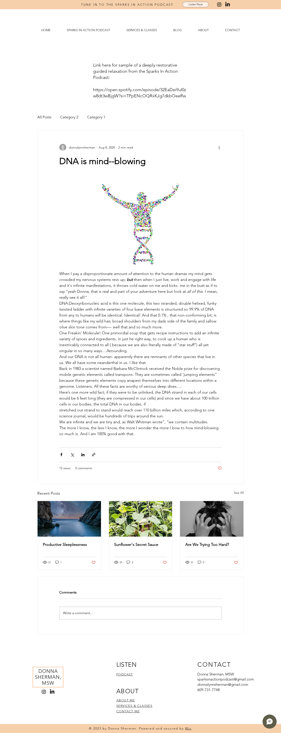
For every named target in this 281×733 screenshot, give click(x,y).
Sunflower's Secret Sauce (136, 544)
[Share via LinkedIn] (83, 454)
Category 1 (96, 117)
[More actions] (219, 147)
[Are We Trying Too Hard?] (211, 519)
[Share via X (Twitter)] (72, 454)
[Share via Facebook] (61, 454)
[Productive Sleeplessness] (69, 519)
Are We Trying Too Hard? (207, 544)
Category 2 (69, 117)
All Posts (44, 117)
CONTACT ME (128, 711)
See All (239, 493)
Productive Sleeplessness (65, 544)
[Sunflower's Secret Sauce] (140, 519)
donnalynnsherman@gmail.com (222, 684)
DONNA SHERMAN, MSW (48, 677)
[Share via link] (94, 454)
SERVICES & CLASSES (134, 706)
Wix (188, 728)
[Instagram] (219, 4)
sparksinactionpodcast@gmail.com (225, 679)
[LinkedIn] (227, 4)
